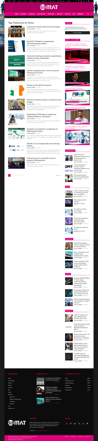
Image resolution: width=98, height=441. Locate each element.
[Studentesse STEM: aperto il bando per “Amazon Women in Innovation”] (16, 119)
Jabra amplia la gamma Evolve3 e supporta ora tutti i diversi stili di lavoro (82, 244)
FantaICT (12, 403)
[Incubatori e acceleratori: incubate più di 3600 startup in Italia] (16, 134)
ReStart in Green (52, 1)
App (74, 14)
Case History (41, 14)
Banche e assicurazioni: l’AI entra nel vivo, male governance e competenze (81, 336)
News (16, 14)
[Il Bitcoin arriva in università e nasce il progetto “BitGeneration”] (16, 163)
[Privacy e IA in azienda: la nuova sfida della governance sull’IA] (69, 221)
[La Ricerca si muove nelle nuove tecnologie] (16, 31)
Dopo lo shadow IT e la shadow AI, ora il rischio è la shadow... (53, 399)
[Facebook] (76, 1)
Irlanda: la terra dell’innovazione (39, 85)
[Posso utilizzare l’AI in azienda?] (69, 203)
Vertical (67, 14)
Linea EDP (25, 1)
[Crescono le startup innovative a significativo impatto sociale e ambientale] (16, 60)
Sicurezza (32, 14)
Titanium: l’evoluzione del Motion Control (75, 107)
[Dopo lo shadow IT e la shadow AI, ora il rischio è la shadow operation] (40, 400)
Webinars (80, 14)
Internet (23, 14)
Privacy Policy (81, 436)
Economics (12, 401)
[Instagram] (78, 1)
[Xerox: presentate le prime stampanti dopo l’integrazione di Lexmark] (69, 255)
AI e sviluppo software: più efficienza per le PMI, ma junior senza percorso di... (81, 291)
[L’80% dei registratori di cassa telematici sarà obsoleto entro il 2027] (69, 318)
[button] (88, 14)
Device (9, 392)
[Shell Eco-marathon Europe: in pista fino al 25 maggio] (16, 104)
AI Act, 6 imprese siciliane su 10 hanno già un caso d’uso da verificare (81, 192)
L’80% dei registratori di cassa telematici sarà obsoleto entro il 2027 (81, 316)
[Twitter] (86, 1)
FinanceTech (11, 408)
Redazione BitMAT (31, 28)
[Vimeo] (89, 1)
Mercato (59, 14)
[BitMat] (49, 7)
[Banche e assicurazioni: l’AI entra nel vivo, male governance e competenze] (69, 337)
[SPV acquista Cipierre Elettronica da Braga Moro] (69, 178)
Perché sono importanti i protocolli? (74, 88)
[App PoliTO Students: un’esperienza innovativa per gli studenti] (16, 46)
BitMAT (9, 1)
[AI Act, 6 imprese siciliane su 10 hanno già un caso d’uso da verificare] (69, 194)
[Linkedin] (81, 1)
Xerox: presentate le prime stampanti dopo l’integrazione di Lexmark (81, 254)
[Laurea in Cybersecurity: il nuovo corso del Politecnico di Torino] (16, 75)
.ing (9, 406)
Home (9, 20)
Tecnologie (50, 14)
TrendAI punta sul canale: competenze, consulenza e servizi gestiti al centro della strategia (75, 67)
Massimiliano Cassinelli (79, 203)
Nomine (10, 387)
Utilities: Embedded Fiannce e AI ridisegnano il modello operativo (82, 301)
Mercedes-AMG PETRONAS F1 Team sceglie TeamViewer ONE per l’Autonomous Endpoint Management (82, 281)
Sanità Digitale (44, 1)
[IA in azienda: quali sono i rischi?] (69, 230)
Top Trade (19, 1)
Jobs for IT (12, 397)
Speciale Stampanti (61, 1)
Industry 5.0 (37, 1)
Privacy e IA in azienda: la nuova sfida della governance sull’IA (81, 220)
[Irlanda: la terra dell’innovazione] (16, 90)
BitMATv (14, 1)
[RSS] (84, 1)
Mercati (10, 385)
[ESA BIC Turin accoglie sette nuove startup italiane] (16, 148)
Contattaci (68, 1)
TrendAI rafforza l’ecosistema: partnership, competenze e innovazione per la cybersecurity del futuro (76, 45)
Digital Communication (15, 399)
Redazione (87, 436)
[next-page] (22, 175)
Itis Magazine (31, 1)
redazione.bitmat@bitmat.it (42, 430)
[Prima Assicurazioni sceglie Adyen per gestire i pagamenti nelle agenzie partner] (69, 327)
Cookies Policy (73, 436)
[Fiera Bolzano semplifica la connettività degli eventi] (40, 381)
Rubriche (10, 394)
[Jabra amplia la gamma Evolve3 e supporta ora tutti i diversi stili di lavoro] (69, 246)
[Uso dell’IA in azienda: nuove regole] (69, 212)
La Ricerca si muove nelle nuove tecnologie (43, 27)
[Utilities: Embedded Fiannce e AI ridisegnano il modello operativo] (69, 302)
